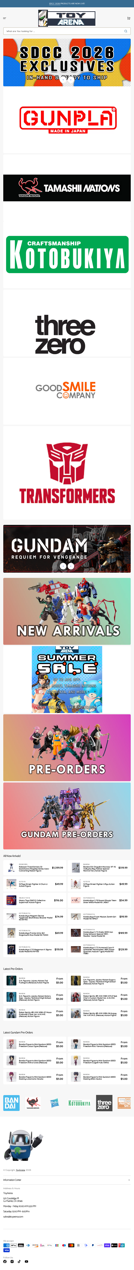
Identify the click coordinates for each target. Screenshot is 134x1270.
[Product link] (34, 867)
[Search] (126, 31)
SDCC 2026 (54, 3)
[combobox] (67, 31)
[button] (4, 18)
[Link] (67, 119)
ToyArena (20, 1170)
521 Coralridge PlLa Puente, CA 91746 (12, 1199)
